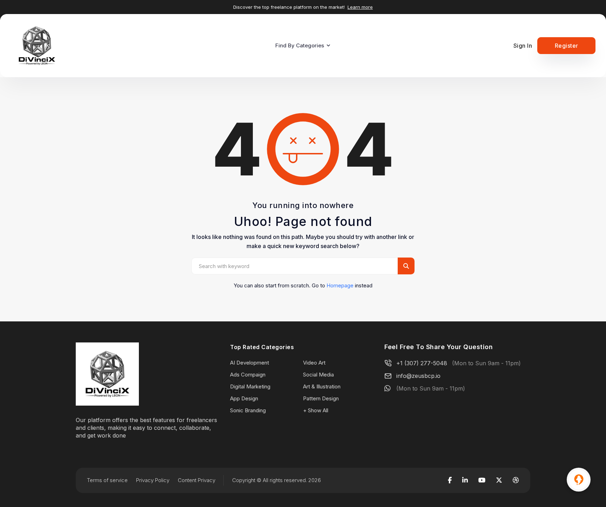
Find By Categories (299, 45)
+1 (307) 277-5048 (421, 363)
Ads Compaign (247, 374)
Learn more (360, 7)
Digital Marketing (250, 386)
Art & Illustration (322, 386)
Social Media (318, 374)
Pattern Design (321, 398)
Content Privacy (196, 480)
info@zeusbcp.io (418, 375)
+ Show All (315, 410)
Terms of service (107, 480)
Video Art (314, 362)
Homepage (340, 285)
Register (566, 45)
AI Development (249, 362)
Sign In (522, 45)
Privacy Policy (152, 480)
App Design (244, 398)
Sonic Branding (248, 410)
